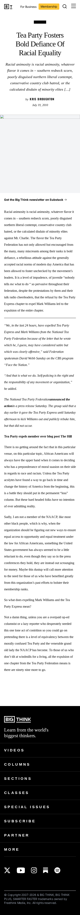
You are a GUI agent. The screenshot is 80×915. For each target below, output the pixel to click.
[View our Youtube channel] (21, 870)
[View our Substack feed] (45, 870)
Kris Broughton (42, 99)
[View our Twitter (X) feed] (7, 870)
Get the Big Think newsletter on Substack (33, 199)
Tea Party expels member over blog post (32, 436)
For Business (28, 6)
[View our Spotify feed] (57, 870)
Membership (49, 6)
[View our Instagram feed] (34, 870)
